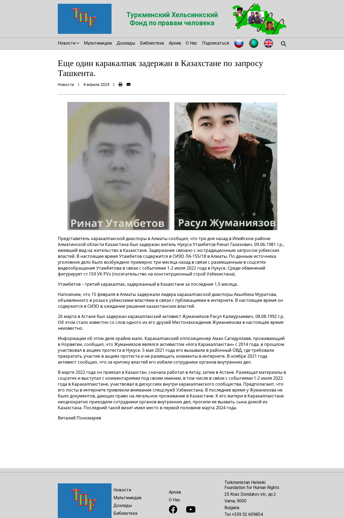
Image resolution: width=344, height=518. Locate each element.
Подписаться (215, 43)
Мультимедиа (98, 43)
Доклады (126, 43)
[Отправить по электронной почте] (128, 84)
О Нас (191, 43)
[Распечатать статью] (120, 84)
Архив (175, 43)
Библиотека (152, 43)
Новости (122, 489)
